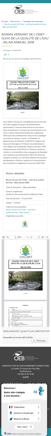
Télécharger (41, 340)
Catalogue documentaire (33, 21)
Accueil (5, 21)
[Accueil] (26, 8)
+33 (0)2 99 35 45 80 (25, 374)
